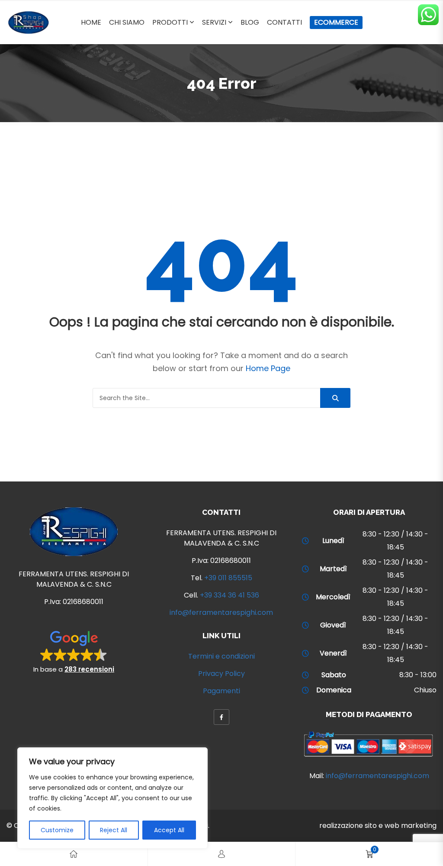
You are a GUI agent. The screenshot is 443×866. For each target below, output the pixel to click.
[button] (74, 651)
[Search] (335, 398)
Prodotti (170, 22)
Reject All (113, 830)
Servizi (214, 22)
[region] (112, 798)
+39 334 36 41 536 (229, 595)
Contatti (284, 22)
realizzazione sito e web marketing (378, 825)
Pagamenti (221, 691)
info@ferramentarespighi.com (221, 612)
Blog (250, 22)
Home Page (268, 368)
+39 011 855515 (228, 578)
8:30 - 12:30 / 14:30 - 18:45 (395, 540)
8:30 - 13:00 (418, 675)
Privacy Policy (221, 674)
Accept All (169, 830)
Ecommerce (336, 22)
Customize (57, 830)
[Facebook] (221, 717)
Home (91, 22)
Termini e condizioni (221, 656)
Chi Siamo (126, 22)
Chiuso (425, 690)
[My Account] (221, 854)
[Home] (73, 854)
